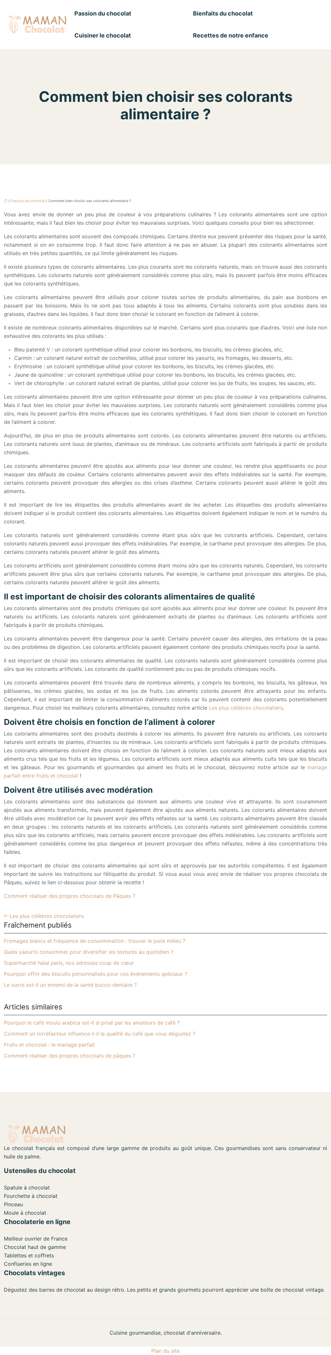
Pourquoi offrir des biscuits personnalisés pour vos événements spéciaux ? (95, 974)
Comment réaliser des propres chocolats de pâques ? (69, 1055)
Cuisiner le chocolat (102, 35)
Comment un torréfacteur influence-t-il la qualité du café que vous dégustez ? (99, 1033)
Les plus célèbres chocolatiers (246, 707)
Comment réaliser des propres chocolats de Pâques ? (69, 896)
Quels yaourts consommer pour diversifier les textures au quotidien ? (88, 952)
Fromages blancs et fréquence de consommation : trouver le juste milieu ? (94, 941)
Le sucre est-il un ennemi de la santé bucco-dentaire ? (70, 985)
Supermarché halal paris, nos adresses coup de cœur (69, 963)
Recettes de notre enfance (230, 35)
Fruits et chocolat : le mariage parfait (49, 1044)
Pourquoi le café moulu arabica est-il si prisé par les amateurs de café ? (92, 1022)
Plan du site (165, 1351)
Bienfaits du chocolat (223, 13)
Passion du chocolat (102, 13)
